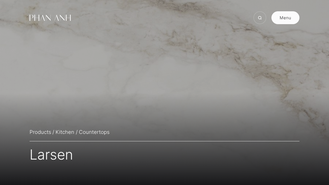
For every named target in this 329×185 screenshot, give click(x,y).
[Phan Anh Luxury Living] (50, 18)
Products (40, 132)
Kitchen (65, 132)
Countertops (94, 132)
